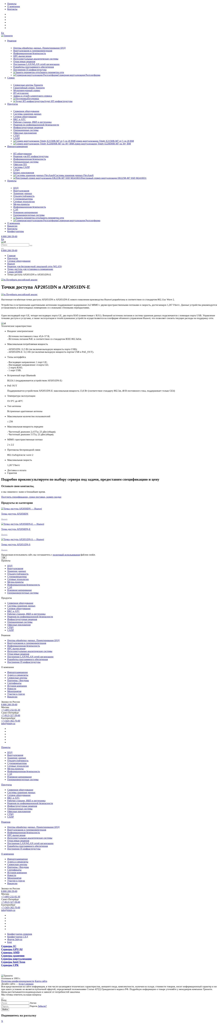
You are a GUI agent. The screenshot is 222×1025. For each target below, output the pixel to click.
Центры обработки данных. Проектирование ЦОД (39, 48)
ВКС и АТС (19, 119)
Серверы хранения (12, 955)
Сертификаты (14, 683)
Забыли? (42, 1006)
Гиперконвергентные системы (29, 215)
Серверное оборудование (26, 111)
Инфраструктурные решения (28, 127)
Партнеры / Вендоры (18, 680)
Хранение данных (22, 193)
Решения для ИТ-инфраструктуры (30, 156)
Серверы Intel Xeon (13, 961)
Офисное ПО (20, 164)
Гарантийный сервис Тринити (29, 87)
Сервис (11, 77)
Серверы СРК (10, 965)
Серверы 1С (8, 946)
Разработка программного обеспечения (33, 67)
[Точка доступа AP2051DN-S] (22, 539)
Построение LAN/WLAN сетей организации (36, 64)
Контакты (12, 9)
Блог (9, 942)
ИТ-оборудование (22, 153)
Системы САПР (21, 167)
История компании (17, 686)
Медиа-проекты (21, 204)
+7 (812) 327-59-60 (10, 715)
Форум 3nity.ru (14, 939)
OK (3, 558)
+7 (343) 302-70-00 (10, 721)
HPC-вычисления (22, 56)
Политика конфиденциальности (17, 981)
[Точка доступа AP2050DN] (21, 508)
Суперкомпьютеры (23, 199)
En (2, 33)
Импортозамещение (17, 146)
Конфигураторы (15, 231)
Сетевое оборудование (25, 116)
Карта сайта (41, 981)
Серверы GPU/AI (12, 949)
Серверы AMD (10, 952)
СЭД (15, 209)
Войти (5, 1009)
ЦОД (15, 188)
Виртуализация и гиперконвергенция (32, 50)
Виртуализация (21, 190)
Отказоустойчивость (23, 196)
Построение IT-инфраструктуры (30, 69)
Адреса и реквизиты (17, 675)
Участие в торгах (16, 694)
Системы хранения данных (27, 114)
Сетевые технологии (24, 201)
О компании (13, 6)
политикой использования (66, 554)
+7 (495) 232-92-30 (10, 710)
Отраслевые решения (24, 61)
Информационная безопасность (29, 53)
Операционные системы (26, 130)
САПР (16, 138)
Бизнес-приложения (23, 172)
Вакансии (12, 226)
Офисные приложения (25, 133)
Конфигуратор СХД (17, 936)
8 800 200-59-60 (9, 236)
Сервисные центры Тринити (28, 85)
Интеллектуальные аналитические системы (35, 59)
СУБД (16, 135)
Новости (11, 688)
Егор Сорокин (26, 984)
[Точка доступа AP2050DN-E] (22, 524)
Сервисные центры (17, 677)
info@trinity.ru (8, 723)
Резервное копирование (25, 212)
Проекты (11, 3)
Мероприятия (14, 691)
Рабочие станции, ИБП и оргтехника (32, 122)
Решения (11, 40)
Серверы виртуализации (16, 958)
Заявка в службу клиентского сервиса (32, 96)
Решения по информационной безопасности (36, 124)
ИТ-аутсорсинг (21, 93)
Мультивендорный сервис (26, 90)
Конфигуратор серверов (19, 934)
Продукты (12, 104)
